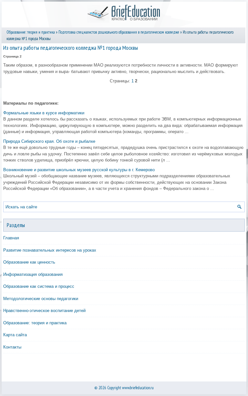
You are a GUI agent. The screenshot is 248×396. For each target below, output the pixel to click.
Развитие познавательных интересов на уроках (49, 250)
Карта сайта (15, 334)
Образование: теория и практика (30, 32)
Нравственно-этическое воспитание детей (44, 310)
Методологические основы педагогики (40, 298)
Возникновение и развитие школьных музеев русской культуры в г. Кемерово (79, 169)
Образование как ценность (29, 262)
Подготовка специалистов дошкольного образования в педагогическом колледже (118, 32)
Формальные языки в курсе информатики (43, 112)
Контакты (12, 347)
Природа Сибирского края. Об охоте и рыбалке (49, 141)
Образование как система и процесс (38, 286)
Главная (11, 237)
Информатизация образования (33, 274)
